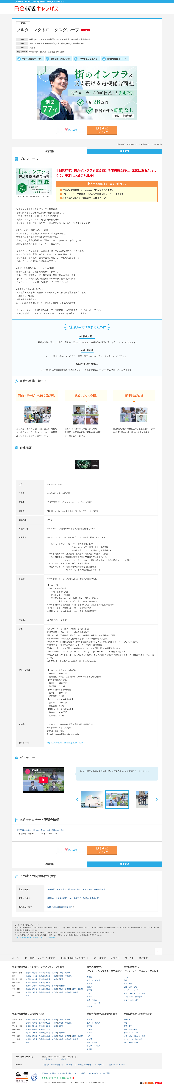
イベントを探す (98, 958)
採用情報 (124, 151)
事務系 (89, 984)
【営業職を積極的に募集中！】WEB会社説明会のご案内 (40, 830)
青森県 (34, 973)
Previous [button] (78, 799)
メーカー (127, 977)
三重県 (47, 982)
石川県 (41, 979)
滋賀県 (56, 907)
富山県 (34, 979)
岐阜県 (28, 982)
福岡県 (28, 992)
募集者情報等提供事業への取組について (56, 1078)
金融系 (89, 1006)
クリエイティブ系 (93, 1003)
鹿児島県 (68, 992)
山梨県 (54, 979)
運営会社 (45, 1073)
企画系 (89, 997)
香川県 (67, 989)
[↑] (158, 952)
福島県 (67, 973)
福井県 (47, 979)
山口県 (54, 989)
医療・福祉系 (92, 1000)
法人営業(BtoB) (92, 898)
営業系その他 (79, 898)
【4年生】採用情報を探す (72, 958)
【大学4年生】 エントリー (102, 129)
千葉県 (54, 976)
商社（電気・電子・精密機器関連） (92, 889)
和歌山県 (61, 986)
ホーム (15, 958)
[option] (43, 780)
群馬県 (41, 976)
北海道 (28, 973)
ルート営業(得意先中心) (62, 898)
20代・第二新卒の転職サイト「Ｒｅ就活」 (57, 1065)
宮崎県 (60, 992)
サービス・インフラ (131, 990)
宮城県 (47, 973)
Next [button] (156, 799)
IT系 (88, 993)
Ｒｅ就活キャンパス (49, 1059)
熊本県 (47, 992)
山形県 (60, 973)
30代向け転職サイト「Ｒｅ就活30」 (91, 1065)
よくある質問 (105, 1073)
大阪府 (41, 986)
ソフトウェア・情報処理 (133, 997)
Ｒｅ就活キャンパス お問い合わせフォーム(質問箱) (36, 937)
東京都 (60, 976)
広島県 (47, 989)
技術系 (89, 987)
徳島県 (60, 989)
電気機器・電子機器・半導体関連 (61, 889)
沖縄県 (75, 992)
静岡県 (34, 982)
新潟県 (28, 979)
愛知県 (41, 982)
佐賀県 (34, 992)
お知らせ (115, 958)
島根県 (34, 989)
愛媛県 (73, 989)
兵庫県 (70, 907)
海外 (27, 996)
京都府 (63, 907)
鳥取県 (28, 989)
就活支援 (143, 958)
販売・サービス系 (93, 980)
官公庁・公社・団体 (131, 1000)
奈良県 (54, 986)
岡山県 (41, 989)
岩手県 (41, 973)
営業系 (89, 977)
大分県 (54, 992)
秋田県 (54, 973)
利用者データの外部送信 (89, 1073)
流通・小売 (128, 984)
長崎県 (41, 992)
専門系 (89, 990)
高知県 (80, 989)
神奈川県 (68, 976)
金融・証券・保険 (130, 987)
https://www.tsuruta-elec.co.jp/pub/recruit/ (65, 743)
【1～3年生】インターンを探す (39, 958)
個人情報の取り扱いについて (68, 1073)
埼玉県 (47, 976)
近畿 (49, 907)
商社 (125, 980)
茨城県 (28, 976)
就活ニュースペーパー (117, 1065)
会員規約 (53, 1073)
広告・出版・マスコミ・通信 (134, 993)
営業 (49, 898)
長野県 (60, 979)
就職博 (63, 1059)
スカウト (129, 958)
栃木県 (34, 976)
